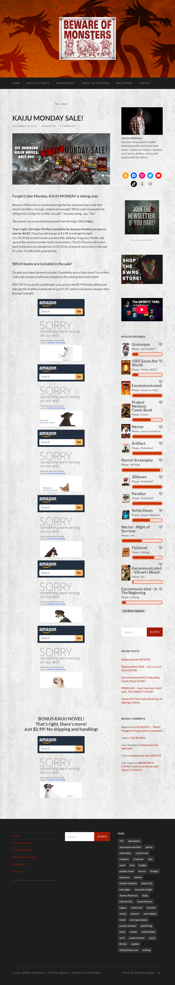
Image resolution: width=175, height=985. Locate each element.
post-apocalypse (138, 919)
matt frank (136, 907)
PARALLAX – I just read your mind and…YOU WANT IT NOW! (141, 689)
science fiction (136, 937)
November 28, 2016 (24, 126)
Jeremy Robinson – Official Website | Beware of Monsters (61, 972)
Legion (122, 907)
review (133, 931)
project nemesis (127, 925)
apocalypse (134, 840)
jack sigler (124, 889)
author (149, 847)
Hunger (154, 871)
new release (150, 913)
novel (122, 919)
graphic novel (126, 871)
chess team (125, 853)
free (132, 865)
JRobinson (49, 126)
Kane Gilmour (144, 901)
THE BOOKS (137, 737)
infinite (138, 877)
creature (124, 859)
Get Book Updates (133, 611)
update (135, 943)
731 (121, 840)
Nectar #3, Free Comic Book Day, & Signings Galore (141, 700)
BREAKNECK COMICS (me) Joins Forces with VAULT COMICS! (140, 766)
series (152, 937)
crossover (138, 859)
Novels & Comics (38, 83)
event (122, 865)
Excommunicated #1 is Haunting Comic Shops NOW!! (140, 679)
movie (122, 913)
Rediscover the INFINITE (136, 659)
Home (16, 83)
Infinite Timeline (128, 883)
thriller (123, 943)
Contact (145, 83)
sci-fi (122, 937)
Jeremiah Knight (143, 889)
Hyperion (124, 877)
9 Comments (68, 126)
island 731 (146, 883)
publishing (146, 925)
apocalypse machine (130, 847)
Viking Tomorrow (128, 950)
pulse (122, 931)
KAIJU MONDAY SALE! (47, 118)
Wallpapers (124, 83)
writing (146, 950)
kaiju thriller (126, 901)
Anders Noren (144, 972)
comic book (142, 853)
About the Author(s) (96, 83)
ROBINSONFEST (65, 83)
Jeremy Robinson (128, 895)
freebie (142, 865)
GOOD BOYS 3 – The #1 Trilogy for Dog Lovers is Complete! (142, 728)
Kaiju (145, 895)
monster (151, 907)
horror (142, 871)
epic (150, 859)
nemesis (135, 913)
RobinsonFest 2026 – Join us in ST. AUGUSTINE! (141, 668)
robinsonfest (148, 931)
